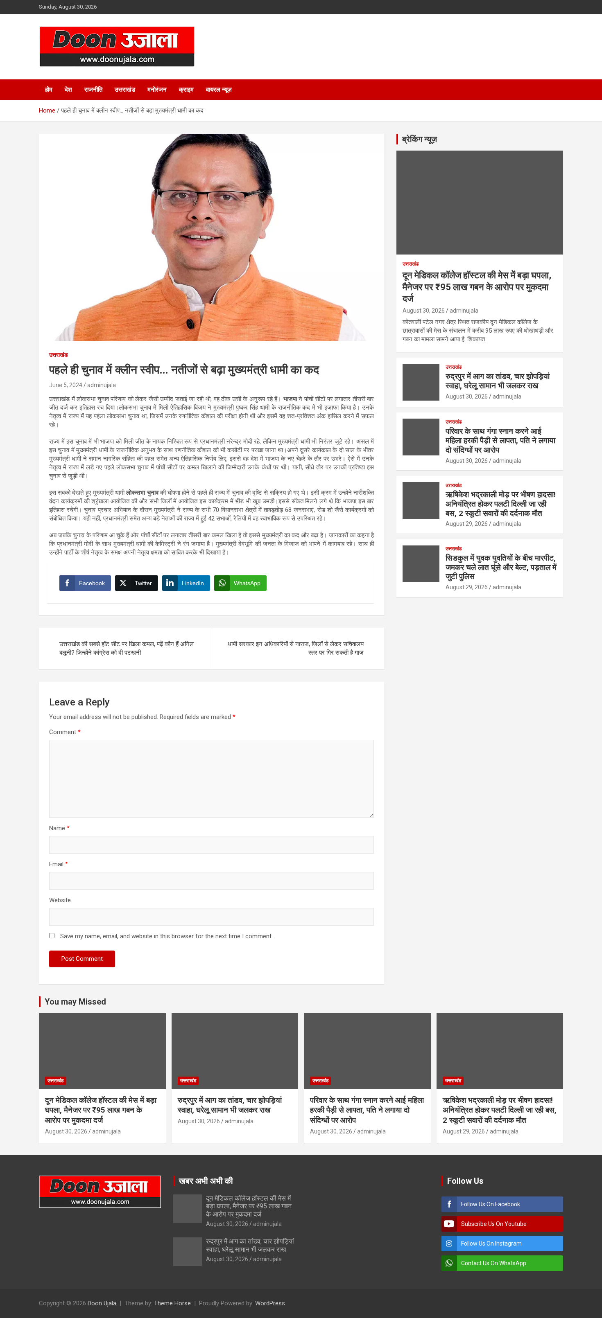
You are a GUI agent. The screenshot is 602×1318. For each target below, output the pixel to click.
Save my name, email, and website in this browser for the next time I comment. (166, 936)
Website (60, 900)
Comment (65, 732)
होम (48, 89)
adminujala (101, 385)
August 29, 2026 (467, 523)
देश (68, 89)
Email (58, 864)
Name (59, 828)
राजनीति (93, 89)
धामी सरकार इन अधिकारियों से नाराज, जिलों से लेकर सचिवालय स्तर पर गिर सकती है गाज (296, 648)
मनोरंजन (157, 89)
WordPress (270, 1303)
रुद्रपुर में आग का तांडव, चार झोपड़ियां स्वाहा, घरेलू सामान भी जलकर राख (498, 381)
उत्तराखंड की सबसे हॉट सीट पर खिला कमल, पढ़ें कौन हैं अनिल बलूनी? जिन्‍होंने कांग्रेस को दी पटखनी (126, 648)
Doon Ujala (102, 1303)
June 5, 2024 (65, 385)
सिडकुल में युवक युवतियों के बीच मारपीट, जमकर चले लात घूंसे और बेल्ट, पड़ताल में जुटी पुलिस (501, 567)
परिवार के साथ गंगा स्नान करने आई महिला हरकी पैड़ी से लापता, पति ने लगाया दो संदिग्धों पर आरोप (500, 440)
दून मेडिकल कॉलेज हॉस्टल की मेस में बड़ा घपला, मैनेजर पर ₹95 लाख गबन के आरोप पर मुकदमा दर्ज (477, 287)
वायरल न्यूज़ (219, 89)
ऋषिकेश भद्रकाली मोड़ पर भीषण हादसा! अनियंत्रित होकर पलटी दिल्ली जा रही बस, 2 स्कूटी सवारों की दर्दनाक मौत (501, 504)
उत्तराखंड (125, 89)
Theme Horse (172, 1303)
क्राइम (186, 89)
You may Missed (75, 1002)
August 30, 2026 (424, 310)
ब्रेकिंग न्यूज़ (419, 139)
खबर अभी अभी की (206, 1181)
